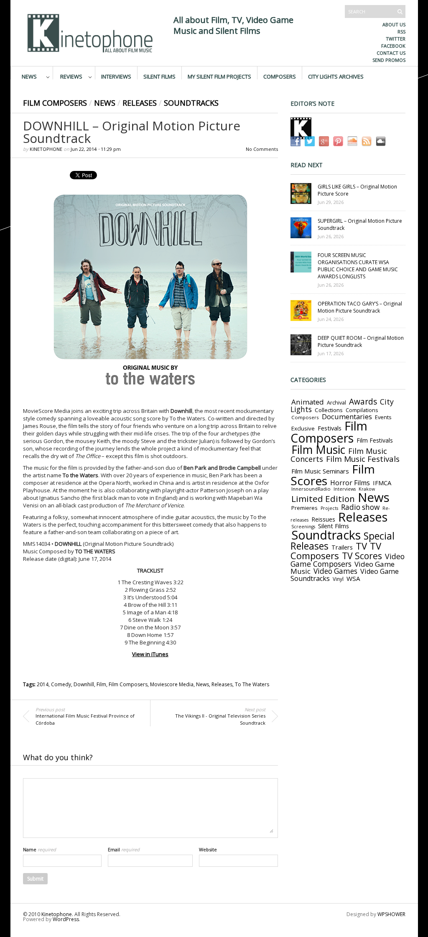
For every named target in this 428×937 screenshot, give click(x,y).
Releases (139, 103)
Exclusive (303, 428)
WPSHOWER (391, 914)
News (29, 76)
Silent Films (159, 76)
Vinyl (338, 578)
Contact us (391, 53)
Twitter (395, 39)
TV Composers (335, 551)
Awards (363, 401)
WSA (353, 578)
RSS (401, 31)
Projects (329, 508)
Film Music (318, 449)
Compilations (362, 410)
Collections (329, 410)
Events (383, 417)
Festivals (329, 428)
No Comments (262, 149)
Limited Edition (323, 498)
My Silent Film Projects (219, 76)
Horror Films (350, 482)
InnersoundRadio (311, 489)
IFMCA (382, 483)
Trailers (342, 547)
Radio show (360, 507)
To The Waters (252, 684)
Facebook (393, 46)
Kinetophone (46, 149)
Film (101, 684)
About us (393, 24)
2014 (42, 684)
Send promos (388, 60)
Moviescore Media (172, 684)
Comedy (61, 684)
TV (361, 546)
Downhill (84, 684)
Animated (307, 402)
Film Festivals (375, 440)
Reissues (323, 519)
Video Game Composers (347, 560)
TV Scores (362, 556)
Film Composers (55, 103)
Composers (279, 76)
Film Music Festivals (363, 458)
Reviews (71, 76)
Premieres (304, 508)
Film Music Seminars (320, 471)
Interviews (116, 76)
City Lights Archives (336, 76)
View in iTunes (150, 654)
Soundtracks (191, 103)
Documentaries (347, 416)
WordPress (66, 919)
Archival (336, 402)
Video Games (335, 571)
